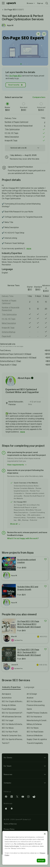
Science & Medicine (35, 735)
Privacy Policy (9, 829)
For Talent (7, 766)
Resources (8, 774)
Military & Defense (34, 724)
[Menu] (3, 3)
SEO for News (32, 728)
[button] (25, 122)
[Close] (45, 834)
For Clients (8, 757)
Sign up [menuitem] (40, 3)
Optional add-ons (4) (18, 148)
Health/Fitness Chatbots (37, 713)
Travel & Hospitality (35, 743)
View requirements (15, 465)
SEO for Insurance (34, 717)
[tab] (12, 687)
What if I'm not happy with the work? (23, 538)
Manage (41, 860)
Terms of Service (10, 824)
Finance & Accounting (36, 705)
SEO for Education (34, 701)
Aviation (30, 698)
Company (7, 783)
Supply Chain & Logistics (37, 739)
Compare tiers (38, 97)
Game (29, 709)
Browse (30, 3)
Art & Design (32, 694)
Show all (13, 524)
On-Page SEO (15, 76)
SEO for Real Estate (35, 732)
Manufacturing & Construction (37, 720)
